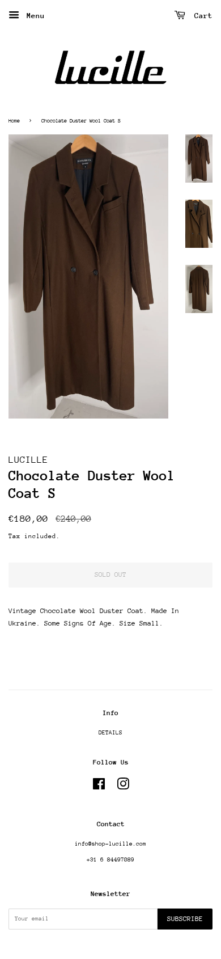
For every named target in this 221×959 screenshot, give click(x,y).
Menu (33, 15)
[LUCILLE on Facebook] (98, 787)
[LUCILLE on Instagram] (123, 787)
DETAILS (110, 732)
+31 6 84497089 (110, 859)
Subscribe (185, 919)
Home (14, 120)
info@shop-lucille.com (110, 843)
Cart (201, 15)
